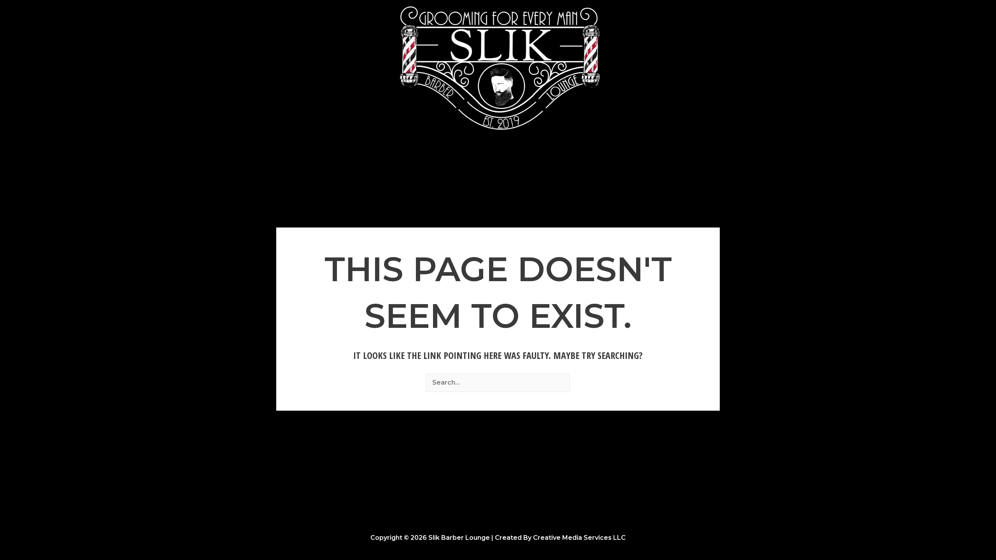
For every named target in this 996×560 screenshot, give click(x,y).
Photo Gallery (469, 166)
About (513, 166)
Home (425, 166)
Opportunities (558, 166)
